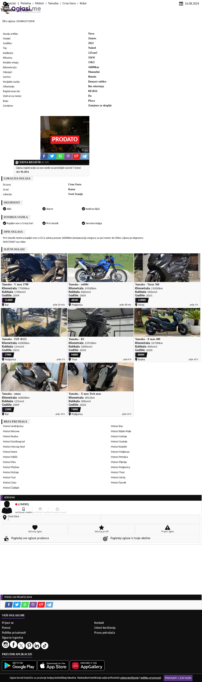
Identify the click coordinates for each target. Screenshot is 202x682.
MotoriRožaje (11, 472)
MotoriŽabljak (11, 487)
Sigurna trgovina (12, 637)
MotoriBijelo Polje (121, 431)
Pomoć (6, 628)
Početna (26, 3)
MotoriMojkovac (120, 452)
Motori (39, 3)
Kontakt (99, 623)
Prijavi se (8, 623)
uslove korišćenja (129, 677)
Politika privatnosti (14, 632)
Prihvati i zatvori (178, 678)
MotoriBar (117, 426)
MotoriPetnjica (119, 457)
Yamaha (53, 3)
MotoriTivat (118, 472)
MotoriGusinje (119, 441)
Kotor (83, 3)
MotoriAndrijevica (13, 426)
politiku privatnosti (150, 677)
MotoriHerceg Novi (14, 446)
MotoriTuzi (9, 477)
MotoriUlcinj (118, 477)
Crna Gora (69, 3)
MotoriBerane (11, 431)
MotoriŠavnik (118, 482)
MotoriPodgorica (120, 467)
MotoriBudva (10, 436)
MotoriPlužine (11, 467)
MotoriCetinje (119, 436)
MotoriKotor (10, 452)
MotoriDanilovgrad (14, 441)
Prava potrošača (104, 632)
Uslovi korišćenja (105, 628)
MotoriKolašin (119, 446)
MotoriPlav (9, 462)
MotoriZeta (9, 482)
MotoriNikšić (10, 457)
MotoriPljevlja (119, 462)
